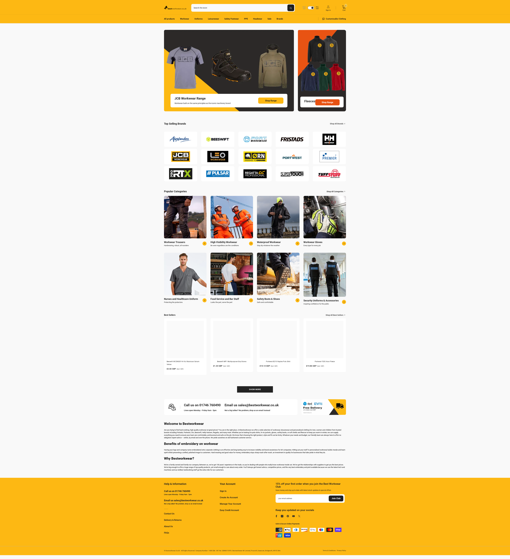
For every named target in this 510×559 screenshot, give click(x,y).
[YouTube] (293, 516)
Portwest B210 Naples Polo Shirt (278, 361)
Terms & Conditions (329, 550)
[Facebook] (276, 516)
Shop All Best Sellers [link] (334, 315)
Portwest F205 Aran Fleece (325, 361)
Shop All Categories (335, 191)
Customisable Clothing (336, 19)
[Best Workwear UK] (180, 139)
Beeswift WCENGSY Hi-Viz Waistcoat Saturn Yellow (183, 363)
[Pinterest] (287, 516)
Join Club (336, 498)
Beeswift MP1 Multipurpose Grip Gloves (231, 361)
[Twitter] (299, 516)
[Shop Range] (229, 70)
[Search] (243, 8)
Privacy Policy (341, 550)
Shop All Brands (336, 124)
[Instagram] (282, 516)
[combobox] (239, 8)
